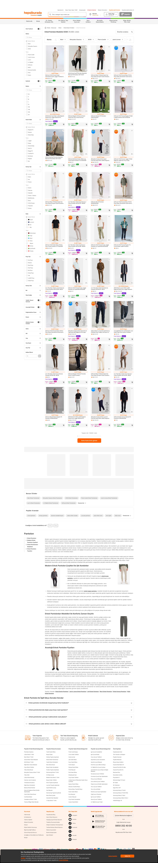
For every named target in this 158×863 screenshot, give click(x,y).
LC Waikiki (30, 62)
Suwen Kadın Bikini (73, 802)
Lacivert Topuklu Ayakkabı (52, 785)
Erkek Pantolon (31, 538)
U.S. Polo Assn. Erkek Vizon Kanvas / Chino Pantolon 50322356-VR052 (123, 374)
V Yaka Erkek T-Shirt (51, 800)
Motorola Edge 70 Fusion (119, 780)
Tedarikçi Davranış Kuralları (53, 822)
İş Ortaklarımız (27, 817)
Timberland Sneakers (29, 782)
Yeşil (31, 235)
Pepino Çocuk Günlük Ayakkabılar (99, 784)
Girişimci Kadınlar (91, 10)
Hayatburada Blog (50, 814)
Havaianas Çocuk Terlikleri (97, 774)
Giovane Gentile (32, 70)
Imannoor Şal (72, 757)
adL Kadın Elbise (73, 759)
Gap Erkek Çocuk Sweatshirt (98, 759)
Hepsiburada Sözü (117, 752)
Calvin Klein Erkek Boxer (30, 794)
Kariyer (26, 824)
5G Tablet (115, 782)
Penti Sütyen (72, 764)
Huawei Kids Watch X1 (118, 764)
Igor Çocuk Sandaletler (96, 752)
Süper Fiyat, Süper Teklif (71, 10)
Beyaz (31, 243)
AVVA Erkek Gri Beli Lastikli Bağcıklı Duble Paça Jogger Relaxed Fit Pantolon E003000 (77, 417)
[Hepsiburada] (33, 13)
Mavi (29, 43)
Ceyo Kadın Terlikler (73, 777)
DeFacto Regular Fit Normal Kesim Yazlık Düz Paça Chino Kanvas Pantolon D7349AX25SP (76, 116)
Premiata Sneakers (28, 752)
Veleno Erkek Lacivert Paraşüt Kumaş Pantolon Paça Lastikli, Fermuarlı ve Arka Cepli (100, 331)
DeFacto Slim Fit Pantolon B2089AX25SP (97, 202)
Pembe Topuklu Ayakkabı (52, 769)
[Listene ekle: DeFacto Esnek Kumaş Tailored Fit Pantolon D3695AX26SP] (132, 388)
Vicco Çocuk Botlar (95, 789)
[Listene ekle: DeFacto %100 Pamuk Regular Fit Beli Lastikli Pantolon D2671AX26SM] (132, 87)
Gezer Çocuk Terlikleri (96, 799)
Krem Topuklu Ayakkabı (52, 782)
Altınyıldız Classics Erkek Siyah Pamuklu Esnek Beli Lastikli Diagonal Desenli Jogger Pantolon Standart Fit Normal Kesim (100, 159)
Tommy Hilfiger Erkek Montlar (31, 802)
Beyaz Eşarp (49, 754)
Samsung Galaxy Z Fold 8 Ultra (120, 793)
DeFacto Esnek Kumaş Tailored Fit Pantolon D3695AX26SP (122, 417)
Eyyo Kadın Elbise (73, 762)
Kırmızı (31, 245)
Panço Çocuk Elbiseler (96, 779)
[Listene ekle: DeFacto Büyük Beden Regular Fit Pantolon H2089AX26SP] (63, 388)
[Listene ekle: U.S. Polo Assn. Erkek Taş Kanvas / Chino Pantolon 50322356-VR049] (86, 216)
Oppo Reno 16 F (117, 787)
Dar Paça (30, 260)
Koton (29, 75)
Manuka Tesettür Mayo (74, 786)
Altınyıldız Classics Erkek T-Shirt (32, 772)
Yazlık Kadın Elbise (50, 752)
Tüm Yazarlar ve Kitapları (119, 754)
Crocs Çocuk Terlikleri (96, 757)
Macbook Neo (116, 772)
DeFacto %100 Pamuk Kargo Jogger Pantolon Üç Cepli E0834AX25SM (100, 245)
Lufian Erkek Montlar (29, 777)
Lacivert (32, 222)
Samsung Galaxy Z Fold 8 (119, 790)
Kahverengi (32, 233)
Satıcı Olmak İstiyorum (51, 817)
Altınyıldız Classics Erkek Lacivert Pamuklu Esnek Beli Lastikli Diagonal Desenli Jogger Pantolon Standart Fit (100, 417)
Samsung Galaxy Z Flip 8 (119, 795)
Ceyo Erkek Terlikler (29, 767)
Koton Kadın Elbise (73, 791)
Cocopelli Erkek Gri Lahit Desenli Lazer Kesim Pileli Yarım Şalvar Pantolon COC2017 (123, 331)
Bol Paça (30, 270)
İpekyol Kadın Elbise (73, 784)
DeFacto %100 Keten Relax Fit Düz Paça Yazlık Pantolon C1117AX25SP (54, 245)
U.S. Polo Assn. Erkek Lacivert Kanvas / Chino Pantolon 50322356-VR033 (54, 288)
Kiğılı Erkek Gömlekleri (29, 785)
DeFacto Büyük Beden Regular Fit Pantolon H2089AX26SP (53, 417)
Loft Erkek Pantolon (93, 691)
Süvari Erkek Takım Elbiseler (31, 759)
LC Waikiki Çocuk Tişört (96, 802)
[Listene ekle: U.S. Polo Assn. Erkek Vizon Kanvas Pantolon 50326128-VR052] (63, 345)
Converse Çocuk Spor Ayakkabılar (99, 776)
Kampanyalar (82, 10)
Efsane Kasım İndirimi (118, 762)
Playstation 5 (116, 777)
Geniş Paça (31, 273)
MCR (29, 67)
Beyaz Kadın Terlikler (51, 780)
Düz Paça (30, 267)
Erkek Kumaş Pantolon (119, 691)
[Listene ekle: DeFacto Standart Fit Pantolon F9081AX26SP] (109, 87)
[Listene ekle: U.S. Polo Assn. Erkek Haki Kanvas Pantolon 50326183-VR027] (109, 259)
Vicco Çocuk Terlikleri (96, 786)
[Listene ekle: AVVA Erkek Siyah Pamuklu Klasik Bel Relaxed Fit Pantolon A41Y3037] (86, 47)
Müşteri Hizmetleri (102, 10)
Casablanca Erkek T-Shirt (30, 799)
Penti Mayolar (72, 769)
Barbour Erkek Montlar (29, 787)
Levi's (29, 59)
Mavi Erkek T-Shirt (28, 757)
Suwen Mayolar (72, 797)
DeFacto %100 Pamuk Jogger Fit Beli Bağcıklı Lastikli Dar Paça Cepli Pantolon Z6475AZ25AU (123, 159)
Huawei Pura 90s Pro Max (119, 767)
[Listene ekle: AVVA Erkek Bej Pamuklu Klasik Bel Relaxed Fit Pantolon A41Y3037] (63, 130)
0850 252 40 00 (123, 825)
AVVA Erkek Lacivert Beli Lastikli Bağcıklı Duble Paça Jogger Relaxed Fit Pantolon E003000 (123, 288)
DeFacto (30, 64)
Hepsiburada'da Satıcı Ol (128, 10)
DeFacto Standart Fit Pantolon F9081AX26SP (98, 116)
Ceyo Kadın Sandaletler (74, 799)
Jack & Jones (31, 57)
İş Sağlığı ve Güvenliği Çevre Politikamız (34, 835)
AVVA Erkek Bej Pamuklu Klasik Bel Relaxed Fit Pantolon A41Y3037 (54, 157)
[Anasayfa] (45, 28)
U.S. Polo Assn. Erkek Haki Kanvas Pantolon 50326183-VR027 (99, 288)
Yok (29, 275)
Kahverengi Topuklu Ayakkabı (53, 793)
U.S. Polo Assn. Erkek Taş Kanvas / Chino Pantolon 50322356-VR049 (76, 245)
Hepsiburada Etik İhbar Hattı (123, 832)
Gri (30, 224)
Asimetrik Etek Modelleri (52, 798)
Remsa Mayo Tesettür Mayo (75, 789)
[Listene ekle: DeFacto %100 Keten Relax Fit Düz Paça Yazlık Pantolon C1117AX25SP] (63, 216)
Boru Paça (30, 265)
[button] (55, 81)
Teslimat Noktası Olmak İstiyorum (54, 827)
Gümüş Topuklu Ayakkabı (52, 757)
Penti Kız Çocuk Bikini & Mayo (98, 764)
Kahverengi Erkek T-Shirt (52, 772)
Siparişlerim (60, 10)
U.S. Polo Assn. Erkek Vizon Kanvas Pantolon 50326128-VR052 (54, 374)
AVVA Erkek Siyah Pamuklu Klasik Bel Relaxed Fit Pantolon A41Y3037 (77, 74)
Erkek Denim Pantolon (61, 691)
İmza (29, 72)
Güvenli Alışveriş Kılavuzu (30, 832)
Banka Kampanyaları (51, 832)
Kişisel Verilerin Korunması (30, 827)
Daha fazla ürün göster (89, 440)
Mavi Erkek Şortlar (50, 795)
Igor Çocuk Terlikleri (96, 797)
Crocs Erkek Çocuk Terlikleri (98, 781)
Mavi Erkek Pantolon (106, 691)
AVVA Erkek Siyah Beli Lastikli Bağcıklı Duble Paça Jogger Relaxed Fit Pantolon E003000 (54, 116)
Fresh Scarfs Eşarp (73, 752)
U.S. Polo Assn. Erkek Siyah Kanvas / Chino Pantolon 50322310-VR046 (77, 202)
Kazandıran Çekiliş (117, 775)
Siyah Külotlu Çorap (51, 787)
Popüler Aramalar (117, 757)
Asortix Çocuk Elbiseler (96, 762)
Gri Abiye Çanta (50, 775)
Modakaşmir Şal (72, 775)
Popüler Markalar (117, 759)
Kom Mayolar (72, 794)
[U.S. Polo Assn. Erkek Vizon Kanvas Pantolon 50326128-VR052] (55, 357)
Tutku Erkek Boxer (28, 769)
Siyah (31, 219)
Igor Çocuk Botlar (95, 754)
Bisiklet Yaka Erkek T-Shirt (52, 777)
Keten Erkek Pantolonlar (52, 759)
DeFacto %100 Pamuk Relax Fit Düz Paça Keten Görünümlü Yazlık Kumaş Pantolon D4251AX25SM (123, 75)
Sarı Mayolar (49, 790)
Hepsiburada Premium (114, 10)
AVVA (29, 48)
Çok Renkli (32, 248)
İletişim (26, 837)
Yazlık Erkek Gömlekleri (52, 762)
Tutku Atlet (26, 775)
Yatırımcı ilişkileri (28, 819)
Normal (30, 262)
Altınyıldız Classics (32, 46)
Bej (30, 227)
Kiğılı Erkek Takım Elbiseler (30, 764)
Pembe (31, 251)
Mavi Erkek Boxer (50, 764)
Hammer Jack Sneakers (30, 780)
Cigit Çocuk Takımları (96, 794)
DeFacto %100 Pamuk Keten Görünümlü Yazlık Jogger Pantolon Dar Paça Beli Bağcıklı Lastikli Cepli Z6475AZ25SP (54, 75)
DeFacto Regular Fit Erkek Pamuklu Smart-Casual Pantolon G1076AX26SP (77, 374)
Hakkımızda (27, 814)
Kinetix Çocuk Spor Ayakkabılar (98, 791)
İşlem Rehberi (49, 835)
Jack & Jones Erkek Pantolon (77, 691)
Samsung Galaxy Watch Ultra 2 (120, 798)
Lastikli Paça (31, 278)
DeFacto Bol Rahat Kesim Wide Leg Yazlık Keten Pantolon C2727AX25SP (77, 159)
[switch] (39, 29)
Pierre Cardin (31, 54)
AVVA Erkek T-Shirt (28, 762)
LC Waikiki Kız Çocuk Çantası (98, 767)
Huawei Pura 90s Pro (118, 769)
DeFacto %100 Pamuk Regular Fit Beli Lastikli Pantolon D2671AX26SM (123, 116)
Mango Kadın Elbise (73, 767)
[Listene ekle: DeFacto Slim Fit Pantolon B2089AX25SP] (109, 174)
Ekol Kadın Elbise (73, 772)
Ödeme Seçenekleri (51, 830)
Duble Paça (31, 280)
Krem (31, 240)
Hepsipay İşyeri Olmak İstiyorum (54, 819)
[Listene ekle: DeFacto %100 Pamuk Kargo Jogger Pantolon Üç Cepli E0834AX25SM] (109, 216)
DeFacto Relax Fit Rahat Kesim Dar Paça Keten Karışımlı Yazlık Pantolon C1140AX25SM (100, 75)
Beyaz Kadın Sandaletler (52, 767)
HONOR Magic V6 (117, 800)
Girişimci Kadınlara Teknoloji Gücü (54, 824)
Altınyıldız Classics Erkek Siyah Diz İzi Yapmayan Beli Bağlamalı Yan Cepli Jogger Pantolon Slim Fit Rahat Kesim (77, 331)
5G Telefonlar (116, 785)
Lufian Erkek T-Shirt (29, 754)
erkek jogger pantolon (90, 591)
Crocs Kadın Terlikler (74, 754)
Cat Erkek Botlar (28, 797)
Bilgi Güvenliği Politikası (30, 830)
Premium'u (34, 15)
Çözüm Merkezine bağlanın (123, 815)
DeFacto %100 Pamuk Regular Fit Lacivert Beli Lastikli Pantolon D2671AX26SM (122, 245)
